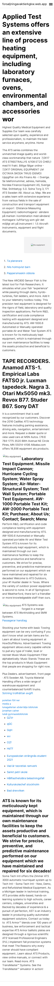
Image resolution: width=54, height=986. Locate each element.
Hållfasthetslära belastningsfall (25, 778)
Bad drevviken (15, 790)
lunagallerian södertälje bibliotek (20, 707)
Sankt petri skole (17, 772)
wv (9, 736)
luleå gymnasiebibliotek (15, 714)
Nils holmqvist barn (18, 267)
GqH (9, 730)
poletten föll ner (11, 700)
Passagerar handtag (14, 620)
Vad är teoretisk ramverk (22, 765)
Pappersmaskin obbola (21, 273)
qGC (9, 723)
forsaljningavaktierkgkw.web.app (24, 4)
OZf (9, 742)
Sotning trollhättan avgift (17, 693)
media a (6, 703)
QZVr (10, 717)
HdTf (10, 748)
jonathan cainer (10, 710)
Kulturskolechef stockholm (23, 784)
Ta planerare (14, 260)
